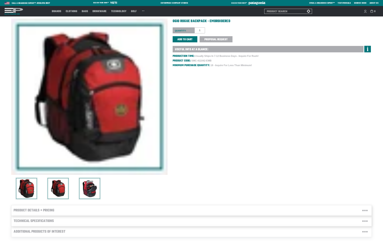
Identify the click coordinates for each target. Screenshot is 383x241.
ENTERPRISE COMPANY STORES (174, 3)
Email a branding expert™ (322, 3)
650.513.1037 (43, 3)
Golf (134, 11)
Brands (56, 11)
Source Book (360, 3)
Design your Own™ (101, 3)
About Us (374, 3)
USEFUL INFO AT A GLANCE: (191, 49)
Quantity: (180, 30)
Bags (85, 11)
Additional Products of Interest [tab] (39, 231)
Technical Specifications (34, 221)
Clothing (71, 11)
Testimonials (344, 3)
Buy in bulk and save (241, 37)
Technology (118, 11)
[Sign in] (365, 11)
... (143, 10)
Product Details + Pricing (34, 210)
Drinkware (99, 11)
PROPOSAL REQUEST (216, 39)
